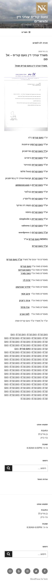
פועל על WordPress (39, 579)
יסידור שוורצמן (23, 287)
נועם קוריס (43, 334)
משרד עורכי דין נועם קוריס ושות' (31, 65)
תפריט (24, 32)
